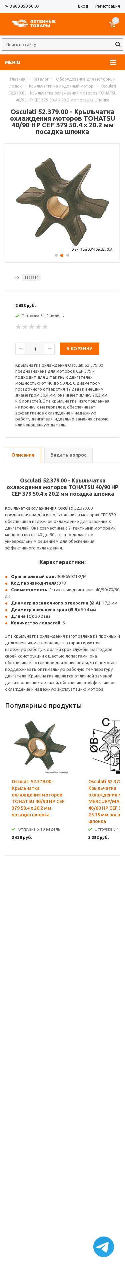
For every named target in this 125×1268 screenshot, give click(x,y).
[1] (18, 327)
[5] (45, 327)
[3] (32, 327)
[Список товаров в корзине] (115, 28)
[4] (38, 327)
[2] (25, 327)
